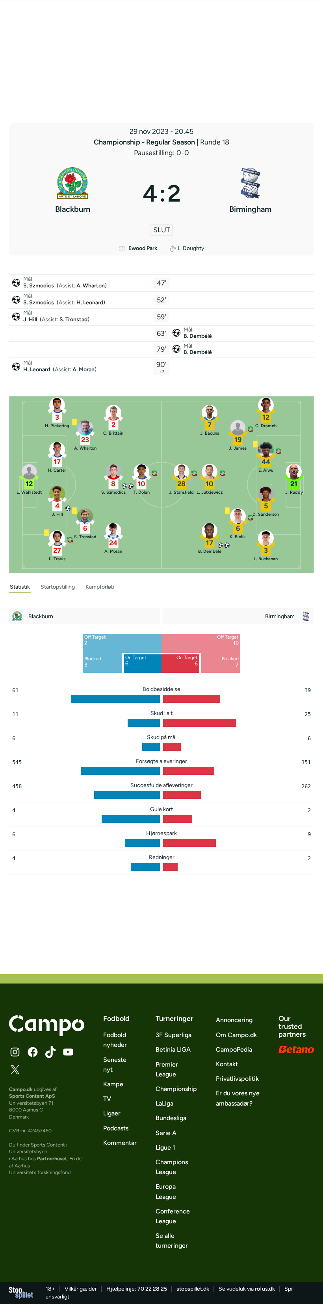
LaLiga (164, 1103)
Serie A (166, 1133)
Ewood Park (142, 248)
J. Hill (30, 319)
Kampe (113, 1084)
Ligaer (112, 1113)
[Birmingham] (250, 193)
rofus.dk (265, 1288)
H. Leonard (89, 302)
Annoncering (234, 1020)
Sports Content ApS (32, 1096)
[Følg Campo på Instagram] (15, 1052)
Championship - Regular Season (145, 142)
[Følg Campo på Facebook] (33, 1052)
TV (107, 1098)
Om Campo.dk (236, 1035)
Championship (176, 1089)
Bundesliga (171, 1118)
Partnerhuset (52, 1158)
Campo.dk (21, 1089)
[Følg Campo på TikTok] (50, 1052)
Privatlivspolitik (237, 1078)
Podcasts (115, 1128)
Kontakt (227, 1064)
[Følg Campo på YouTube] (68, 1052)
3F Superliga (173, 1035)
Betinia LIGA (173, 1049)
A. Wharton (90, 285)
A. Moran (83, 369)
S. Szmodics (39, 285)
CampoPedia (234, 1049)
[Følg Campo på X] (15, 1070)
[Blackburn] (72, 193)
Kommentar (120, 1143)
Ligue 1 (165, 1147)
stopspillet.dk (192, 1288)
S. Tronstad (73, 319)
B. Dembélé (198, 336)
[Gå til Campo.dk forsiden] (46, 1034)
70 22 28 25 (152, 1288)
